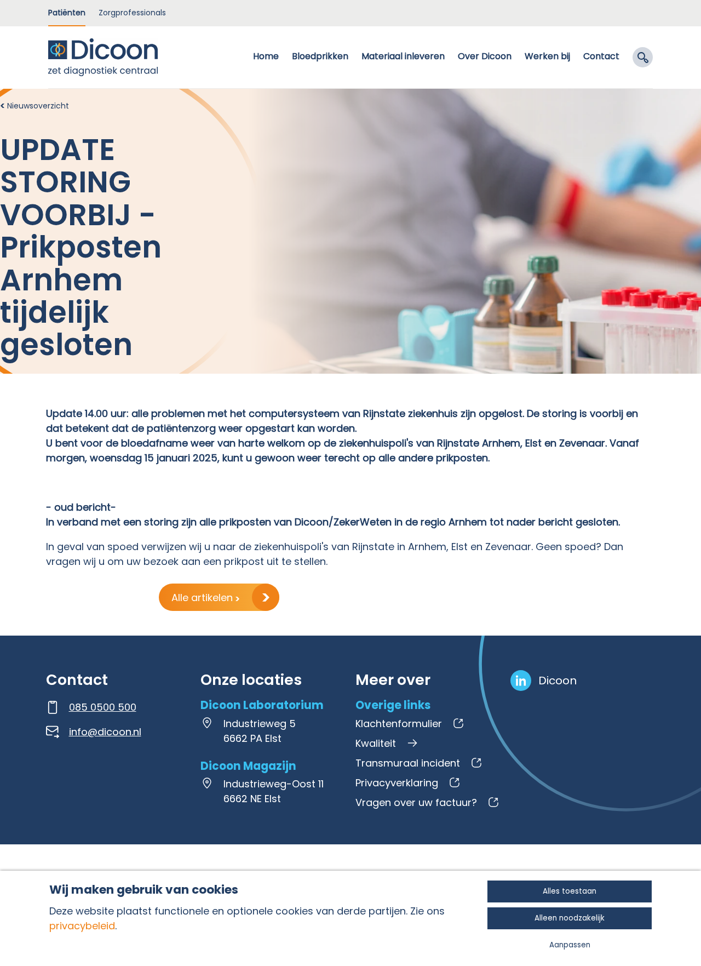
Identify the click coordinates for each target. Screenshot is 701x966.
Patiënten (66, 12)
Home (266, 56)
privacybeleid (82, 926)
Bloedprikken (320, 56)
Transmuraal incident (407, 763)
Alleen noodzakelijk (570, 918)
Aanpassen (569, 945)
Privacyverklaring (396, 783)
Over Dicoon (485, 56)
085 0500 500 (102, 707)
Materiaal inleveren (403, 56)
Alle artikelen (203, 597)
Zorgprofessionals (132, 12)
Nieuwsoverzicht (38, 106)
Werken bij (547, 56)
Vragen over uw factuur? (416, 802)
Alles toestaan (569, 891)
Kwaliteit (375, 743)
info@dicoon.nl (105, 732)
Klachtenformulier (398, 723)
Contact (601, 56)
